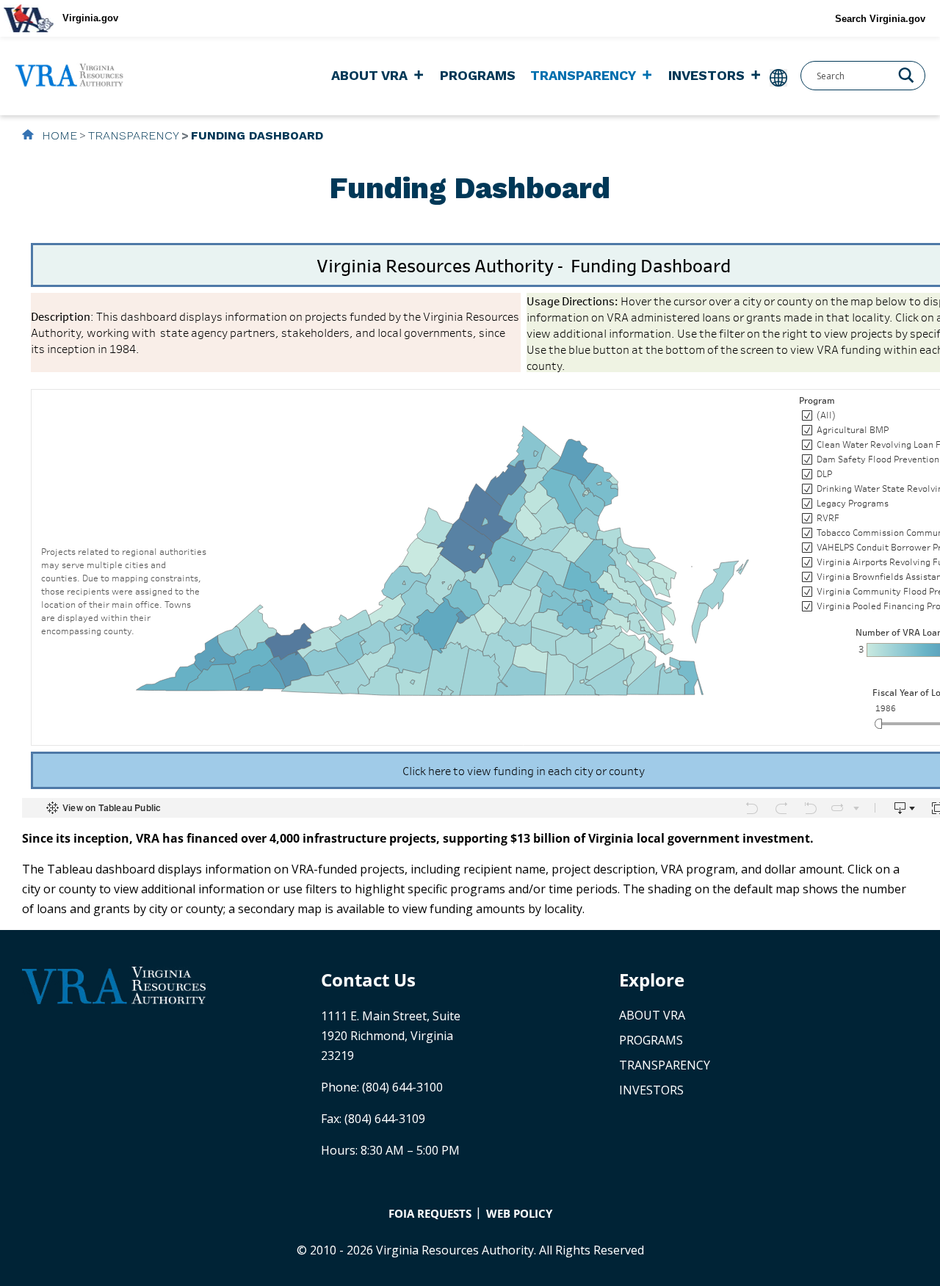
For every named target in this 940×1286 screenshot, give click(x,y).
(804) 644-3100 (402, 1087)
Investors (706, 75)
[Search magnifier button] (906, 74)
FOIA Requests (429, 1213)
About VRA (369, 75)
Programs (478, 75)
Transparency (583, 75)
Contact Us (368, 979)
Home (57, 135)
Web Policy (519, 1213)
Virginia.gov (90, 17)
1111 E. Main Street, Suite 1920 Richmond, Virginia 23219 (390, 1036)
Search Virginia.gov (880, 18)
